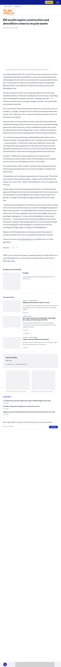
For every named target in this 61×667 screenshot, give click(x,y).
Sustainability (17, 6)
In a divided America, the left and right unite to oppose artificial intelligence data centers (27, 401)
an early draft (31, 93)
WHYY (6, 2)
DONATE (49, 2)
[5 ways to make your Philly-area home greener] (12, 344)
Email (16, 247)
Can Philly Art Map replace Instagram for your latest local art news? (21, 406)
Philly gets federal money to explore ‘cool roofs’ (36, 302)
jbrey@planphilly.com (22, 364)
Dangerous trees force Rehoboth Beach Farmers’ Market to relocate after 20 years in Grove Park (29, 412)
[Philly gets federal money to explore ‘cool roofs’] (12, 307)
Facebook (10, 247)
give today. (11, 261)
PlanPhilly (25, 273)
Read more (9, 360)
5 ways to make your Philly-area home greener (36, 339)
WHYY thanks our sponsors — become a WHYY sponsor (16, 391)
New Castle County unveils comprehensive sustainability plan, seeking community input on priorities (39, 319)
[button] (5, 664)
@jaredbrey (10, 364)
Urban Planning (8, 6)
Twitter (13, 247)
